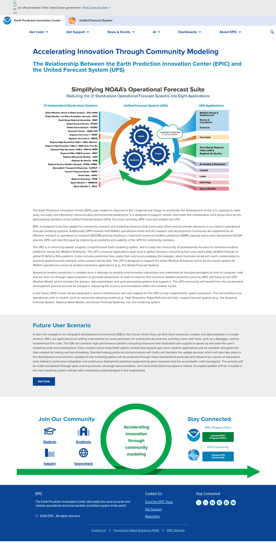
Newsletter (152, 516)
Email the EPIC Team (159, 502)
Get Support (75, 32)
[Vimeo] (226, 502)
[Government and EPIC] (83, 452)
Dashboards (187, 32)
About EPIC (228, 32)
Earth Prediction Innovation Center (37, 20)
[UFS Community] (194, 455)
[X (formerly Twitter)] (198, 502)
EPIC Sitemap (176, 530)
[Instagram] (205, 502)
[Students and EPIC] (50, 431)
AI (154, 32)
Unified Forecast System (95, 20)
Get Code (36, 32)
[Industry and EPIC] (49, 452)
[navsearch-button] (272, 32)
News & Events (118, 32)
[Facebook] (212, 502)
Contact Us (98, 530)
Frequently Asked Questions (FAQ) (136, 530)
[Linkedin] (219, 502)
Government (83, 463)
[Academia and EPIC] (84, 431)
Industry (50, 463)
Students (49, 442)
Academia (83, 442)
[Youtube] (233, 502)
